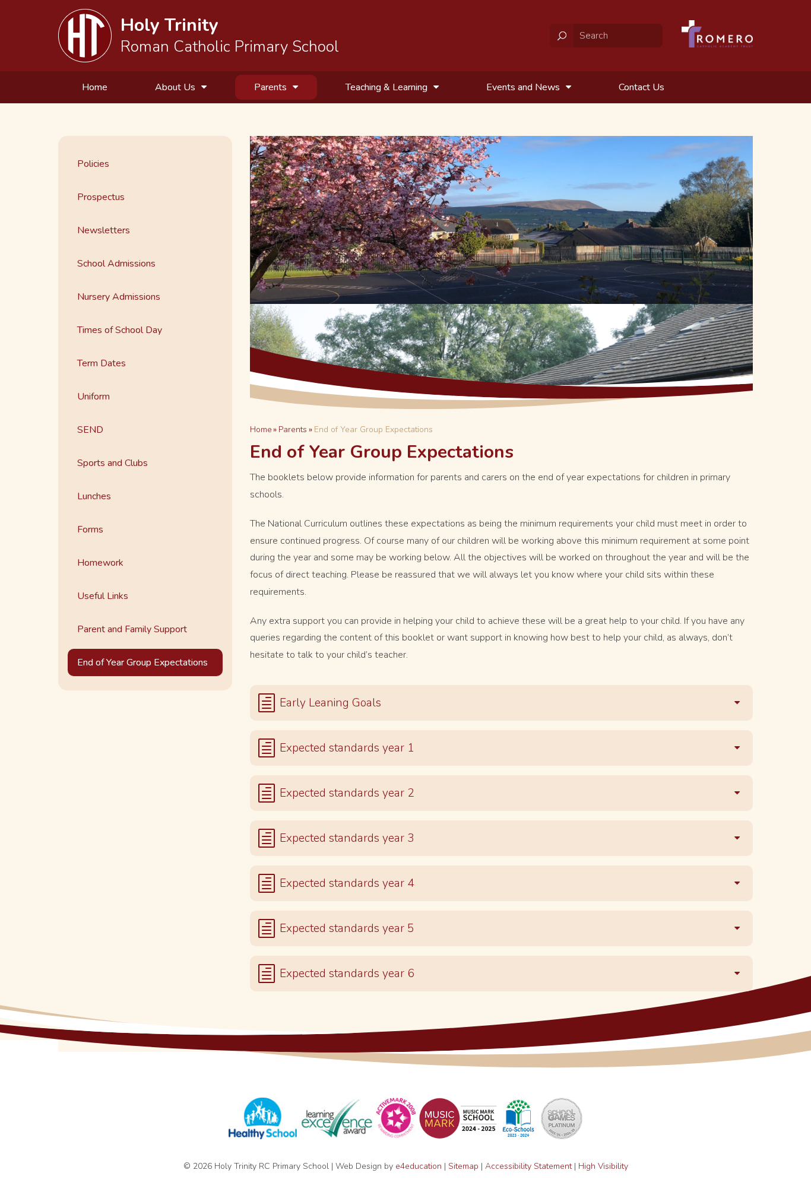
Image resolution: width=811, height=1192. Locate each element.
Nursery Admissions (118, 296)
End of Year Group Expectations (373, 429)
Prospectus (101, 197)
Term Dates (101, 363)
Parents (292, 429)
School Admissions (116, 263)
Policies (93, 163)
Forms (90, 529)
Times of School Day (119, 330)
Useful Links (102, 596)
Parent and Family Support (132, 629)
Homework (100, 562)
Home (261, 429)
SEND (90, 429)
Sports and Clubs (112, 463)
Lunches (94, 496)
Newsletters (103, 230)
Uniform (93, 396)
